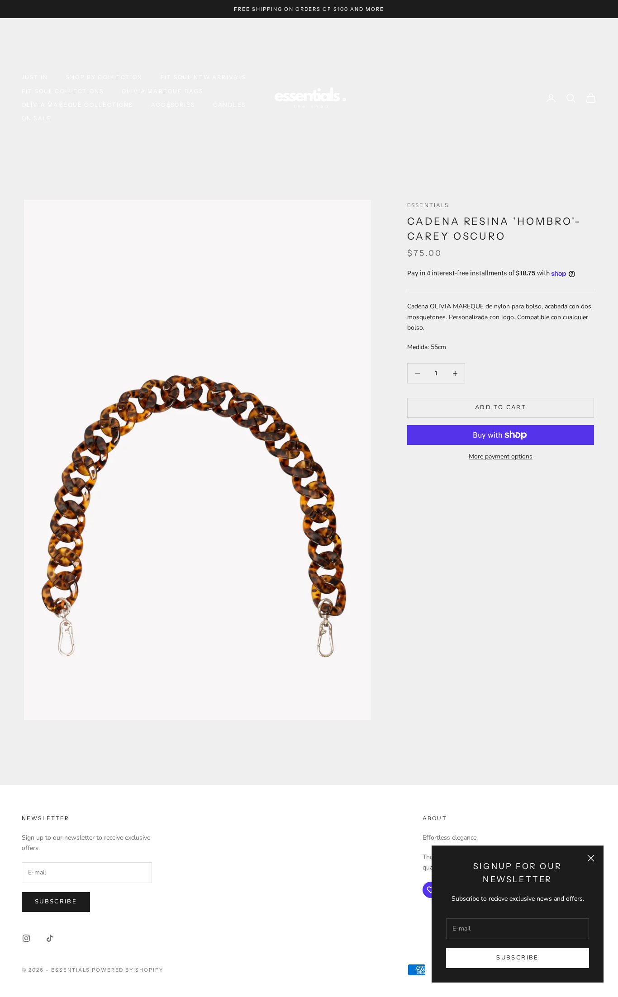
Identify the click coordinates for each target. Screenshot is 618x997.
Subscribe (517, 958)
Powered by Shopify (128, 970)
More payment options (500, 456)
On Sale (37, 118)
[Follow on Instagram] (26, 938)
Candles (229, 104)
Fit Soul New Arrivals (203, 77)
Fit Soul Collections (63, 91)
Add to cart (500, 408)
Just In (35, 77)
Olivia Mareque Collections (77, 104)
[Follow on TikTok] (49, 938)
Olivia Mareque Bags (162, 91)
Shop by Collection (104, 77)
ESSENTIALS (428, 205)
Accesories (173, 104)
